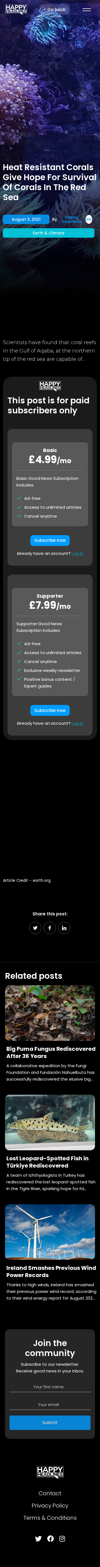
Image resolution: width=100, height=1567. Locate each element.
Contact (50, 1493)
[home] (16, 9)
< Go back (54, 10)
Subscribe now (50, 540)
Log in (77, 553)
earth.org (42, 880)
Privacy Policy (50, 1505)
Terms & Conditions (49, 1517)
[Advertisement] (50, 806)
